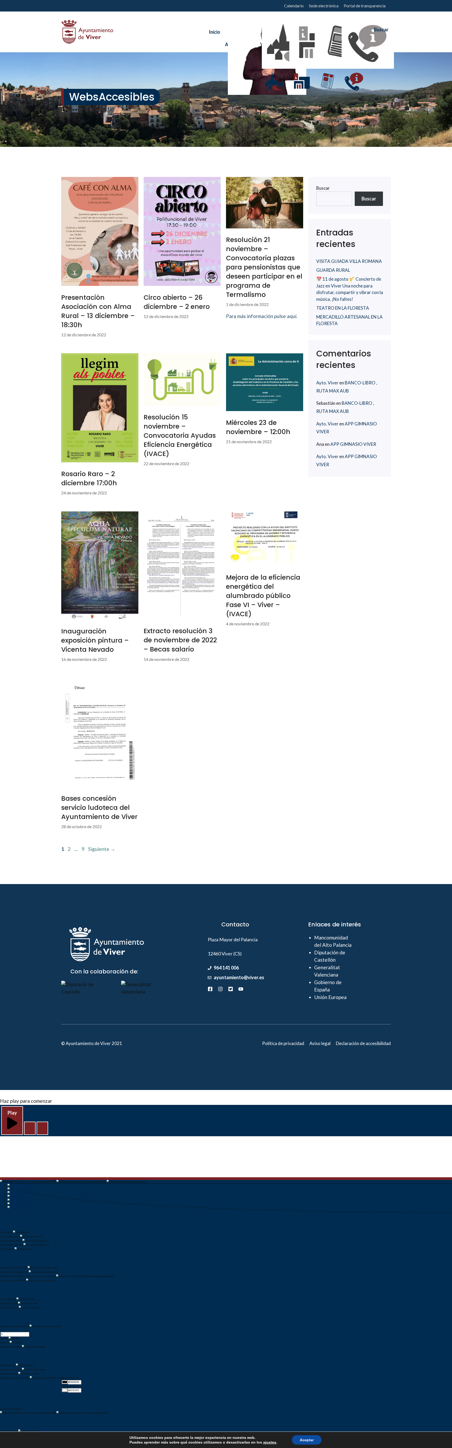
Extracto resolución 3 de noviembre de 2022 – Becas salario (180, 640)
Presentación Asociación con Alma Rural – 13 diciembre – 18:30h (98, 311)
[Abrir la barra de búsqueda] (379, 32)
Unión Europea (330, 997)
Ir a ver (43, 1431)
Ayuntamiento (240, 43)
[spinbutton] (15, 1334)
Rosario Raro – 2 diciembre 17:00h (89, 478)
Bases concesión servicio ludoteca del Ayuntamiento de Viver (99, 807)
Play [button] (12, 1113)
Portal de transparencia (365, 5)
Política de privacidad (283, 1043)
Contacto (354, 43)
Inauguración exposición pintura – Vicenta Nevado (95, 640)
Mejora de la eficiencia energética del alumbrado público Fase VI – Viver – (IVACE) (263, 596)
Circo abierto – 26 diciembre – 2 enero (177, 302)
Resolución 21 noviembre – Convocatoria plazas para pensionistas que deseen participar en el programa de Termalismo (264, 267)
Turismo (301, 43)
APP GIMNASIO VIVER (353, 444)
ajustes (269, 1442)
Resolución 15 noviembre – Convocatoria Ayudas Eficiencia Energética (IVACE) (180, 435)
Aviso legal (320, 1043)
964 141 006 (226, 968)
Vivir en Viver (274, 43)
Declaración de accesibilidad (363, 1043)
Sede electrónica (323, 5)
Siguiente (101, 849)
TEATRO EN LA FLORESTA (342, 308)
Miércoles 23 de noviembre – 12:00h (258, 427)
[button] (30, 1128)
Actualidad (327, 43)
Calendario (294, 5)
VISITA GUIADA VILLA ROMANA (349, 261)
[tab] (19, 1185)
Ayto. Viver (327, 382)
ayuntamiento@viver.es (239, 977)
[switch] (31, 1233)
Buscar (323, 188)
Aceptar (307, 1440)
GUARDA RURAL (333, 270)
